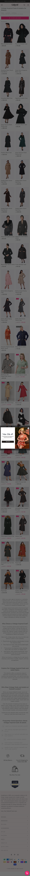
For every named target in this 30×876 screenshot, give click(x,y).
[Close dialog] (28, 428)
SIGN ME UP (8, 441)
